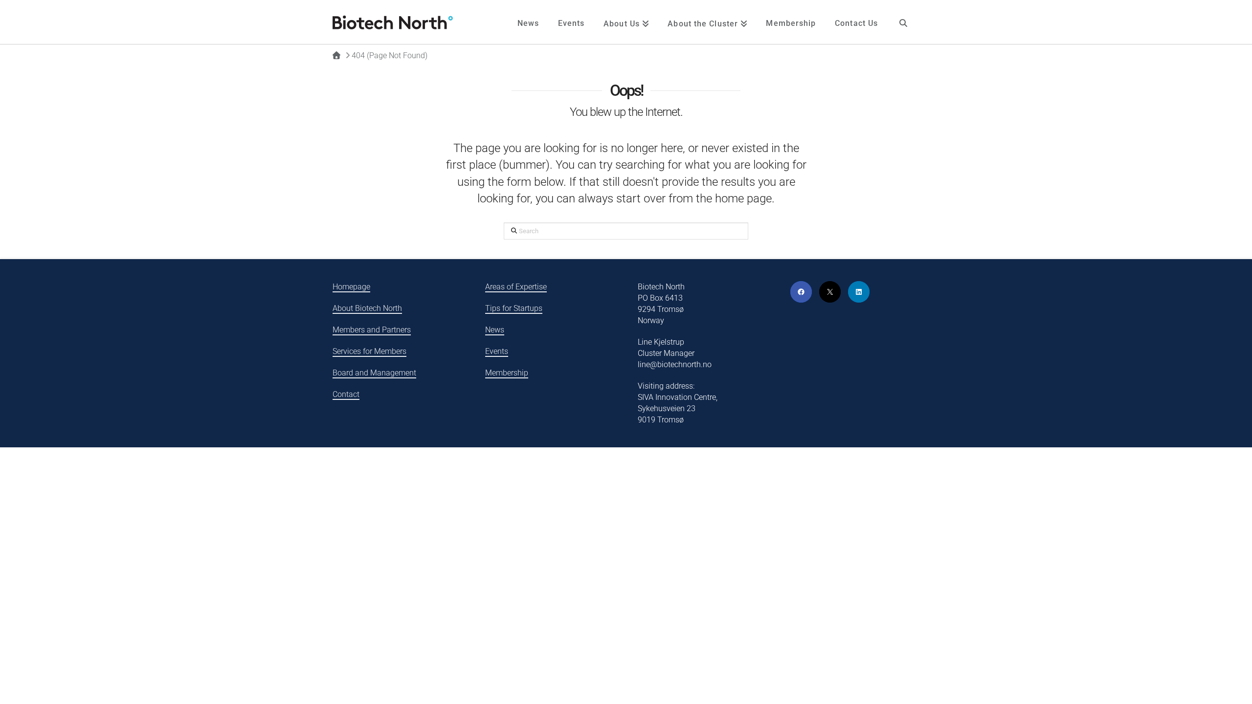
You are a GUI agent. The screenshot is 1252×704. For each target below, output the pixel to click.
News (494, 329)
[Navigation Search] (903, 22)
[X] (830, 292)
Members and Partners (372, 329)
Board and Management (374, 372)
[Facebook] (801, 292)
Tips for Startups (513, 308)
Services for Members (369, 351)
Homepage (351, 286)
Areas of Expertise (516, 286)
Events (496, 351)
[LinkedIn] (859, 292)
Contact (346, 394)
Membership (506, 372)
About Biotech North (367, 308)
